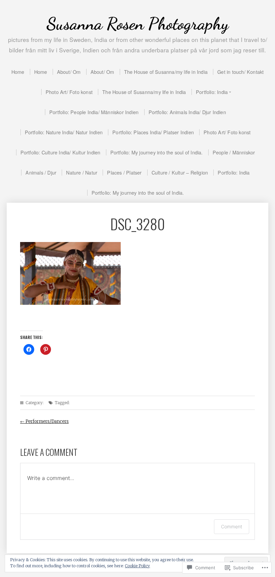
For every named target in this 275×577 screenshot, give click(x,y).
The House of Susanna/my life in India (166, 72)
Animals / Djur (40, 172)
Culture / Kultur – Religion (180, 172)
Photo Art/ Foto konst (69, 92)
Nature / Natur (81, 172)
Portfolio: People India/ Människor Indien (94, 112)
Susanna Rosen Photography (137, 23)
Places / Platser (124, 172)
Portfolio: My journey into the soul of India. (156, 152)
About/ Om (69, 72)
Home (17, 72)
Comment (231, 526)
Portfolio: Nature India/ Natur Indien (64, 132)
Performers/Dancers (44, 421)
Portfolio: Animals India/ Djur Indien (187, 112)
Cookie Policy (137, 565)
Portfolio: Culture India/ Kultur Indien (60, 152)
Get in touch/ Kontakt (240, 72)
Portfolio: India (212, 92)
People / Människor (234, 152)
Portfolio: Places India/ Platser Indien (153, 132)
